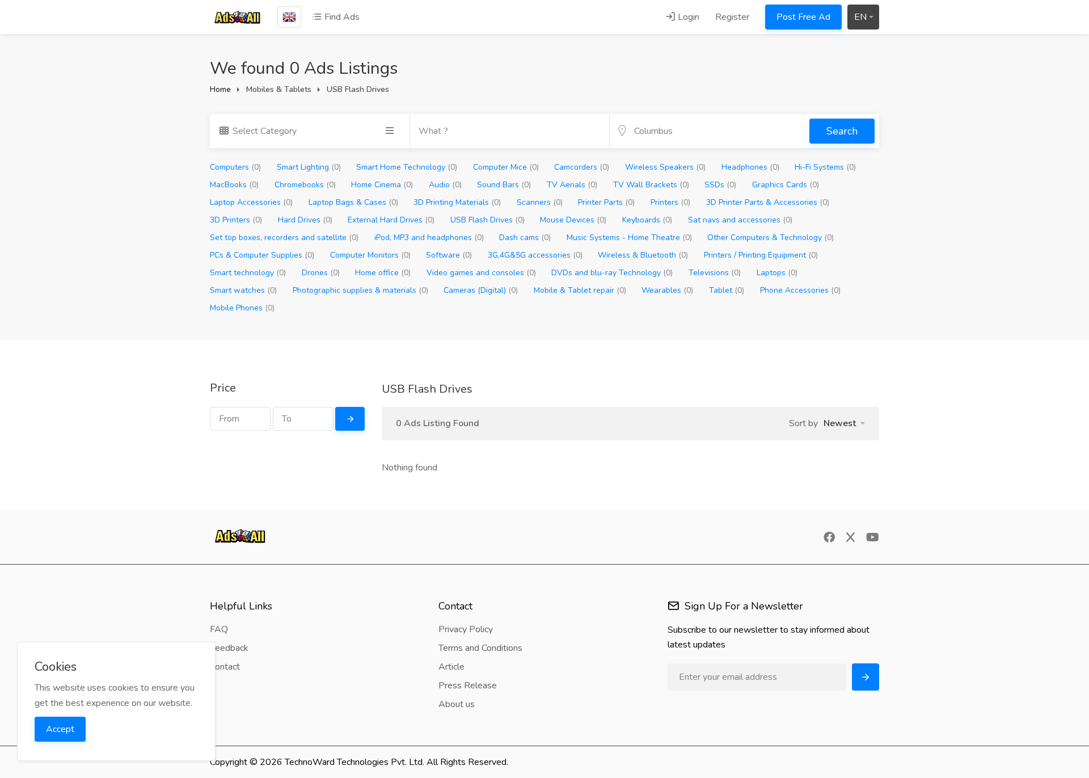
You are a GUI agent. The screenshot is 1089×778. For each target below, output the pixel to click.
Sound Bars (504, 184)
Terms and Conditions (480, 648)
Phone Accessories (800, 290)
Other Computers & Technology (770, 237)
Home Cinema (382, 184)
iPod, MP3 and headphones (429, 237)
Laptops (777, 272)
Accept (60, 729)
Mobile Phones (242, 307)
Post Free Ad (803, 17)
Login (687, 17)
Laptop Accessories (251, 202)
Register (732, 17)
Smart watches (243, 290)
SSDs (720, 184)
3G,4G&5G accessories (535, 255)
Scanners (540, 202)
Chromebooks (305, 184)
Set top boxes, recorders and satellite (284, 237)
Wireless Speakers (665, 167)
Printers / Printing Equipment (761, 255)
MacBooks (234, 184)
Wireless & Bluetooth (643, 255)
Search (842, 131)
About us (456, 704)
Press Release (467, 685)
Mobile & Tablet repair (580, 290)
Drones (321, 272)
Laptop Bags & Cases (353, 202)
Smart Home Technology (406, 167)
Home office (383, 272)
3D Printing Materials (457, 202)
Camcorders (581, 167)
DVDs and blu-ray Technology (612, 272)
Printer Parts (606, 202)
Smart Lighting (309, 167)
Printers (670, 202)
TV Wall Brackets (651, 184)
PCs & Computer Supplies (262, 255)
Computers (235, 167)
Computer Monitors (370, 255)
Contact (225, 667)
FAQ (219, 629)
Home (220, 89)
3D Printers (236, 220)
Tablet (726, 290)
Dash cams (525, 237)
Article (451, 667)
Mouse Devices (573, 220)
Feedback (229, 648)
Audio (445, 184)
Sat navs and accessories (740, 220)
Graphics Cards (785, 184)
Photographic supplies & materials (360, 290)
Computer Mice (506, 167)
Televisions (715, 272)
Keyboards (647, 220)
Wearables (667, 290)
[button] (844, 423)
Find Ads (341, 17)
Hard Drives (305, 220)
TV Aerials (572, 184)
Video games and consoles (481, 272)
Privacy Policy (465, 629)
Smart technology (248, 272)
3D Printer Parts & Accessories (767, 202)
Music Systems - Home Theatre (629, 237)
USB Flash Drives (487, 220)
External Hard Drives (391, 220)
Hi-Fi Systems (825, 167)
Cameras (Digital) (481, 290)
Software (449, 255)
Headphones (750, 167)
